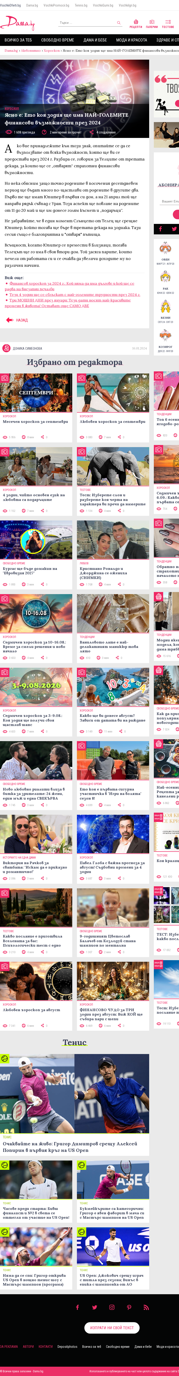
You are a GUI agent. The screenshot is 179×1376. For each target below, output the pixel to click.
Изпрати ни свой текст (112, 1327)
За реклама (9, 1347)
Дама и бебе (95, 40)
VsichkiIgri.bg (127, 5)
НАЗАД (21, 320)
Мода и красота (131, 40)
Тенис (74, 1042)
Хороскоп (52, 50)
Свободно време (57, 40)
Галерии (152, 27)
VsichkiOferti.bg (10, 5)
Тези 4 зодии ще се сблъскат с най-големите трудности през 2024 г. (75, 294)
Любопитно (31, 50)
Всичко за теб (18, 40)
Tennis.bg (81, 5)
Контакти (46, 1347)
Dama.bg (32, 5)
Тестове (168, 27)
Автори (28, 1347)
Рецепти (136, 27)
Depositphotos (67, 1347)
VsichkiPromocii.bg (56, 5)
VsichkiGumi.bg (103, 5)
